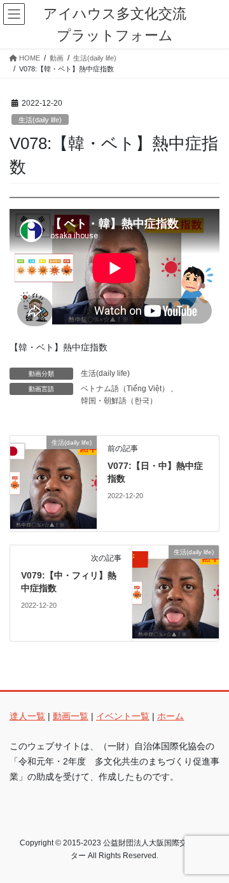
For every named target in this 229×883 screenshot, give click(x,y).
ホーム (170, 716)
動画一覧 (70, 716)
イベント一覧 (122, 716)
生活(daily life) (40, 120)
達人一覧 (27, 716)
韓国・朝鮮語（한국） (119, 400)
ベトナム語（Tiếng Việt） (125, 388)
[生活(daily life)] (53, 483)
